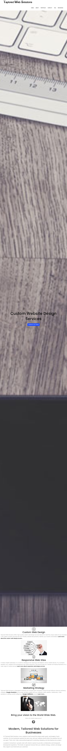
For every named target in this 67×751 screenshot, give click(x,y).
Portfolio (43, 7)
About (37, 7)
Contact (50, 7)
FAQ (55, 7)
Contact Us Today (33, 324)
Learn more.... (41, 694)
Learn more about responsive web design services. (31, 666)
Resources (60, 7)
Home (32, 7)
